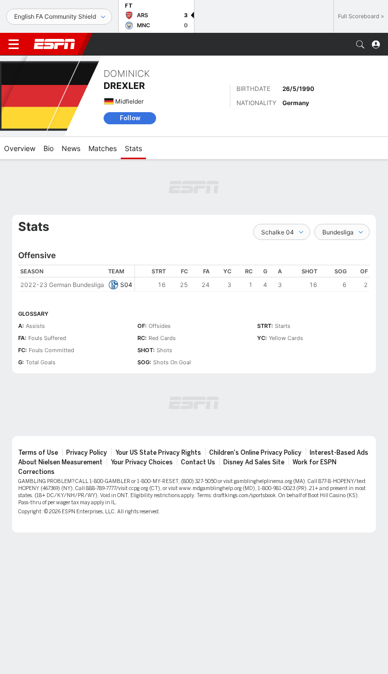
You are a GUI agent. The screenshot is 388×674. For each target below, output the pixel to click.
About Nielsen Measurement (60, 462)
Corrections (36, 471)
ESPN (54, 44)
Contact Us (198, 462)
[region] (252, 278)
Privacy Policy (86, 452)
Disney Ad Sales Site (253, 462)
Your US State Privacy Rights (158, 452)
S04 (126, 284)
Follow (130, 118)
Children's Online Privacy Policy (255, 452)
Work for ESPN (314, 462)
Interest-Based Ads (339, 452)
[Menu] (13, 44)
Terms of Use (38, 452)
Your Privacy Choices (142, 462)
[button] (360, 44)
